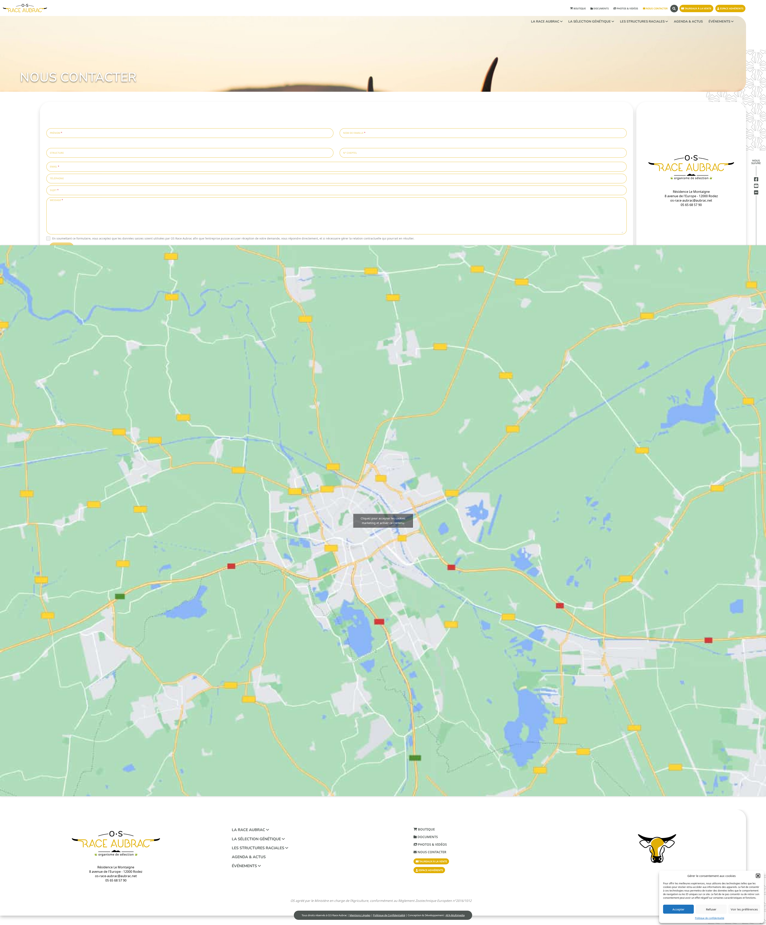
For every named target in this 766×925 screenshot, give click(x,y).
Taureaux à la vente (697, 8)
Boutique (579, 8)
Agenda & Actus (688, 21)
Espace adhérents (731, 8)
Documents (601, 8)
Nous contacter (656, 8)
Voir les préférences (744, 909)
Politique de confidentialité (709, 918)
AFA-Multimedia (455, 915)
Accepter (678, 909)
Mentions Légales (359, 915)
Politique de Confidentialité (389, 915)
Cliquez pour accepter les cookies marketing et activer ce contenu (383, 520)
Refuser (711, 909)
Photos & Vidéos (627, 8)
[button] (758, 876)
